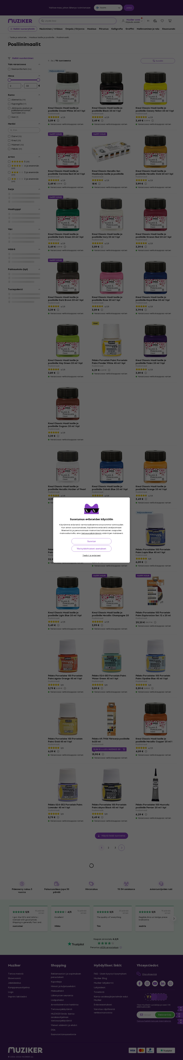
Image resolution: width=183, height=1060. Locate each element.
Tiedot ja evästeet (91, 555)
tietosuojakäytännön (91, 533)
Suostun (91, 541)
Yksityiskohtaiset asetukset (91, 548)
